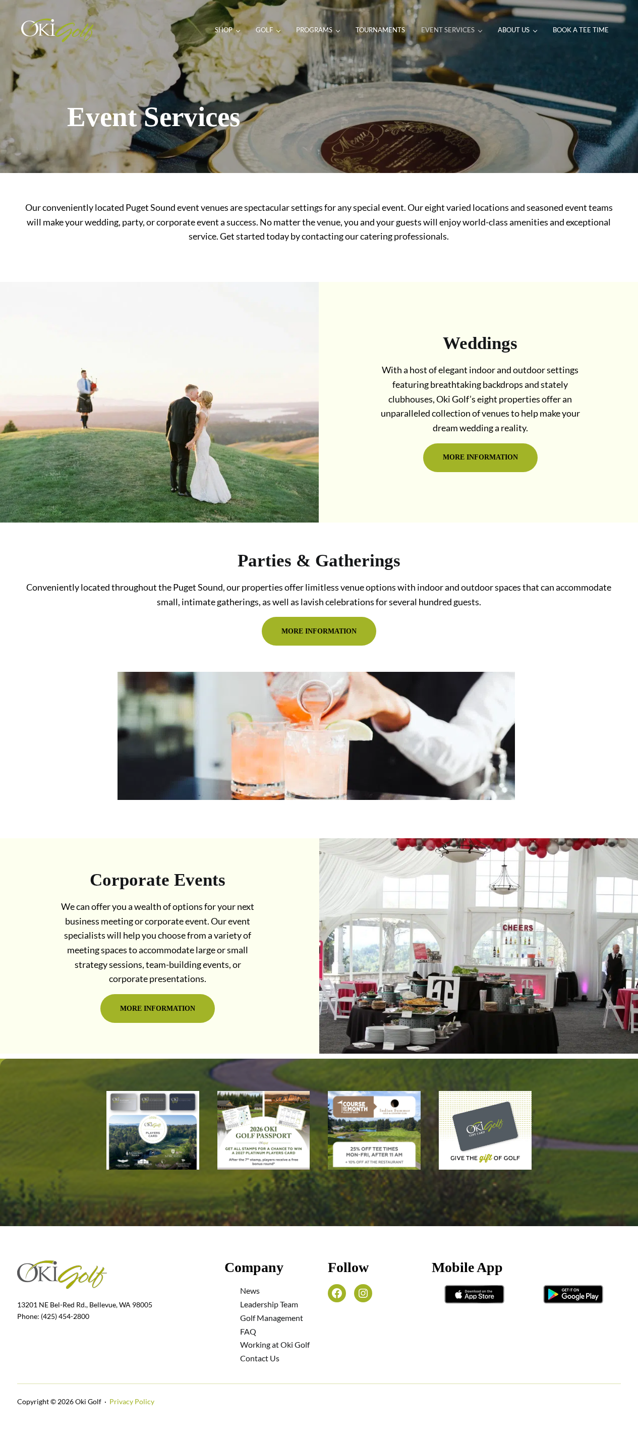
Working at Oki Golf (275, 1344)
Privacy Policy (131, 1401)
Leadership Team (269, 1304)
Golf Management (271, 1317)
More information (319, 631)
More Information (480, 457)
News (250, 1290)
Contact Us (259, 1358)
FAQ (248, 1331)
